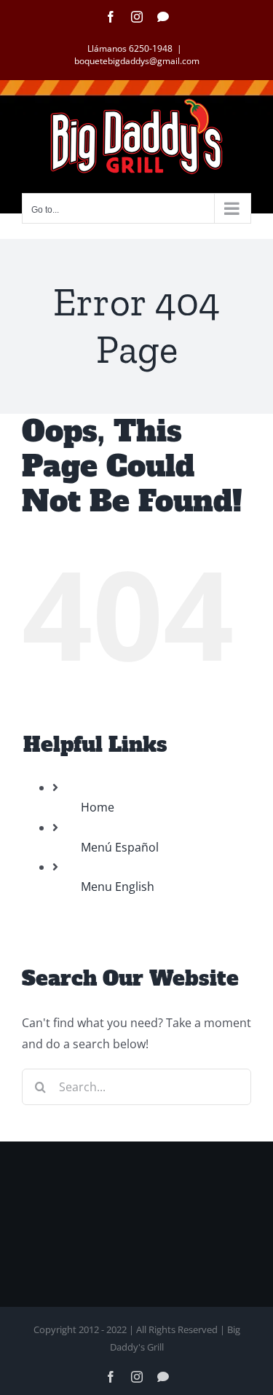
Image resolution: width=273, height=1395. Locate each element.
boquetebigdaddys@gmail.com (136, 61)
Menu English (117, 887)
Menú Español (120, 847)
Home (97, 807)
